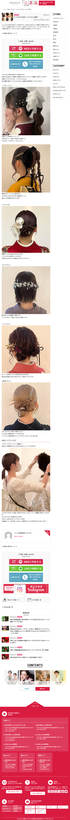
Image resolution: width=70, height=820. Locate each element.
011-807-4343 (41, 739)
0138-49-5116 (45, 769)
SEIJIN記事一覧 (36, 600)
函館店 (54, 42)
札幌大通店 (55, 59)
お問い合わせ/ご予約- (13, 791)
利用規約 (16, 811)
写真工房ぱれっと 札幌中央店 (43, 725)
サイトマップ (5, 808)
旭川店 (54, 35)
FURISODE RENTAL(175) (59, 90)
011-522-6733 (10, 740)
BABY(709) (56, 69)
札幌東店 (55, 28)
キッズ (61, 807)
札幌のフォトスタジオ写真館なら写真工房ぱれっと (33, 818)
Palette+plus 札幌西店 (11, 744)
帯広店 (8, 9)
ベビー (50, 807)
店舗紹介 (31, 3)
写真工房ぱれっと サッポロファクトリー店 (15, 725)
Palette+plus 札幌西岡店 (43, 734)
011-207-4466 (10, 731)
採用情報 (36, 3)
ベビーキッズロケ (40, 811)
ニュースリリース (6, 811)
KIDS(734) (55, 73)
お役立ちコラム (56, 52)
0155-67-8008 (27, 769)
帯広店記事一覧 (8, 607)
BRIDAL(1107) (56, 80)
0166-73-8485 (10, 767)
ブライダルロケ (29, 811)
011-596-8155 (41, 729)
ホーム (4, 9)
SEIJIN (13, 9)
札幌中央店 (55, 21)
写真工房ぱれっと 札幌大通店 (12, 734)
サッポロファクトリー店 (58, 18)
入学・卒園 (26, 5)
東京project (56, 49)
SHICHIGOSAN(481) (58, 97)
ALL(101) (55, 83)
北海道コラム (56, 56)
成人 (39, 807)
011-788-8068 (41, 748)
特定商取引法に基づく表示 (17, 808)
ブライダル (29, 807)
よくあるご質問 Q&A (37, 793)
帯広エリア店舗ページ (13, 600)
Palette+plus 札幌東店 (42, 744)
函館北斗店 (55, 45)
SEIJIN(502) (56, 76)
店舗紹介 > (27, 688)
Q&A (26, 3)
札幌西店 (55, 25)
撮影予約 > (42, 688)
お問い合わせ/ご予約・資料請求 (47, 3)
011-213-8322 (10, 748)
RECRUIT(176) (57, 94)
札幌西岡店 (55, 32)
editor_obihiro (45, 19)
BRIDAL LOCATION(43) (59, 87)
